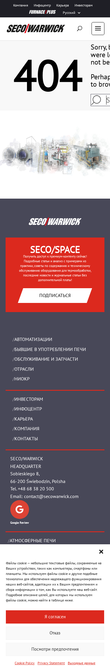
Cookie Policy (25, 663)
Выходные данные (81, 663)
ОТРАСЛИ (24, 369)
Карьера (62, 5)
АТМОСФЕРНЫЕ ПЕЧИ (33, 540)
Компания (20, 5)
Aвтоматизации (33, 339)
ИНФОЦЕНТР (28, 409)
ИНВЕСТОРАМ (28, 399)
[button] (101, 552)
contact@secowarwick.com (51, 496)
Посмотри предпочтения (55, 649)
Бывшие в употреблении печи (50, 349)
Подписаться (55, 295)
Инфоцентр (42, 5)
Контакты (26, 438)
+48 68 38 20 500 (36, 489)
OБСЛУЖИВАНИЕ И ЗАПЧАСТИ (46, 359)
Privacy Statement (51, 663)
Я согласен (55, 616)
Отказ (55, 633)
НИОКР (22, 379)
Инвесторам (84, 5)
